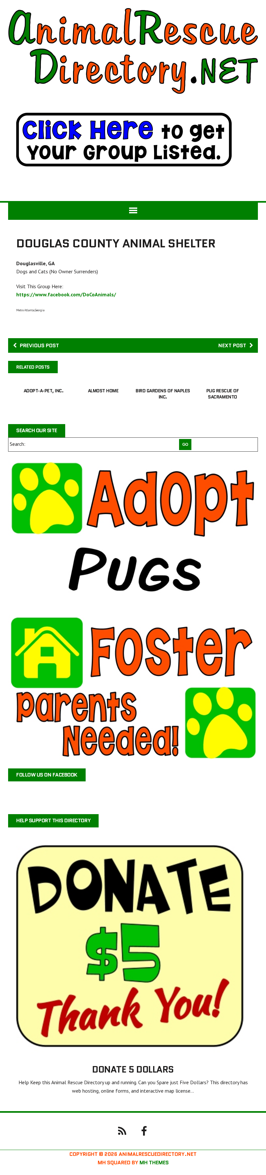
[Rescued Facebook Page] (144, 1130)
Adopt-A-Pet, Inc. (44, 390)
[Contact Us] (122, 1130)
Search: (17, 444)
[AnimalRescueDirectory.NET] (133, 51)
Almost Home (103, 390)
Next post (232, 345)
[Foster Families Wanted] (133, 687)
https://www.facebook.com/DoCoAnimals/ (66, 294)
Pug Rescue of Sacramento (222, 393)
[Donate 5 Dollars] (133, 1051)
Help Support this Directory (53, 820)
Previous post (39, 345)
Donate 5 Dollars (133, 1069)
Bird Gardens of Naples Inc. (163, 393)
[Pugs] (133, 533)
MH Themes (154, 1162)
